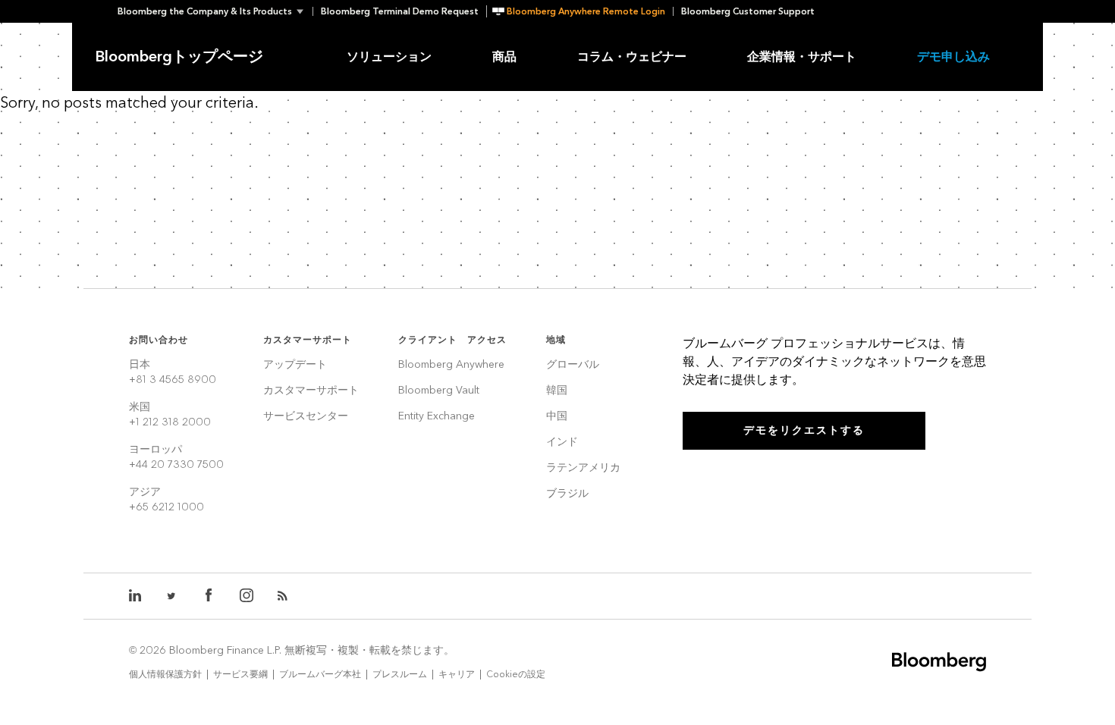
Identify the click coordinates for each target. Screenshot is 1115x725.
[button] (215, 11)
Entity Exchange (436, 416)
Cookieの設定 (515, 674)
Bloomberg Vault (438, 390)
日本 (172, 372)
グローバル (572, 365)
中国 (556, 416)
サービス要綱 (240, 674)
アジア (166, 499)
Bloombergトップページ (179, 57)
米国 (170, 414)
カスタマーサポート (311, 390)
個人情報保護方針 (165, 674)
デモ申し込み (953, 56)
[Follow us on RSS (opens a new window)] (284, 596)
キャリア (456, 674)
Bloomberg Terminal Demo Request (400, 11)
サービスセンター (305, 416)
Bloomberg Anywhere (451, 365)
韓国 (556, 390)
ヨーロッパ (176, 457)
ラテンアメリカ (583, 468)
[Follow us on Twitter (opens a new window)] (172, 596)
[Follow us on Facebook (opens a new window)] (208, 596)
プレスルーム (399, 674)
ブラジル (567, 494)
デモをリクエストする (804, 430)
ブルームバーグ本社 (320, 674)
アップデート (295, 365)
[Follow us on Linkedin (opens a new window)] (136, 596)
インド (562, 442)
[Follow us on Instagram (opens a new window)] (246, 596)
